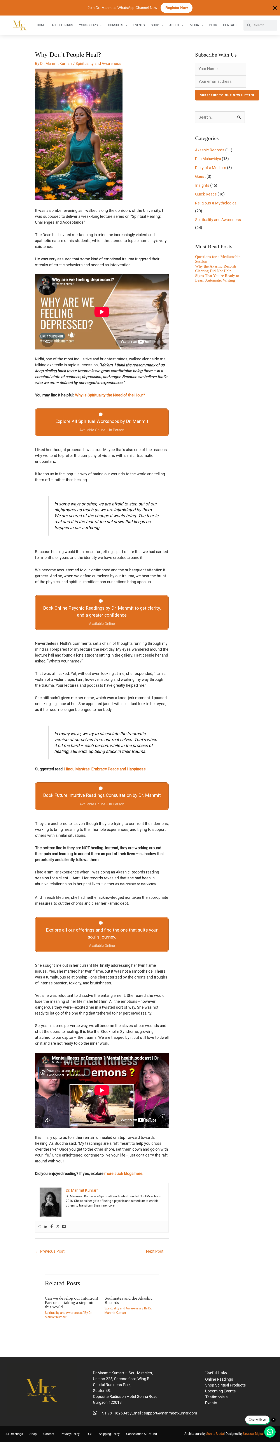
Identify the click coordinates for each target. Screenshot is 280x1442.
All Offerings (62, 25)
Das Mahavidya (208, 158)
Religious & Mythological (216, 203)
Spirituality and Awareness (98, 63)
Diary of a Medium (210, 167)
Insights (202, 185)
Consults (115, 25)
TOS (89, 1434)
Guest (200, 176)
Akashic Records (209, 150)
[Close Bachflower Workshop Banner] (275, 7)
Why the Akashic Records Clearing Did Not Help (215, 268)
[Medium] (64, 1226)
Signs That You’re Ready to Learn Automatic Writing (217, 278)
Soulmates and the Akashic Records (128, 1300)
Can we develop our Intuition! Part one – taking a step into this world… (71, 1302)
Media (194, 25)
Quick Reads (206, 194)
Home (41, 25)
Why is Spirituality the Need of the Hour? (110, 395)
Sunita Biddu (215, 1433)
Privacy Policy (70, 1434)
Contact (230, 25)
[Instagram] (39, 1226)
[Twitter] (58, 1226)
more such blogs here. (123, 1173)
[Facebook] (52, 1226)
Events (139, 25)
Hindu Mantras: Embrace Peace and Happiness (105, 769)
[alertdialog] (140, 8)
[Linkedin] (45, 1226)
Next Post (157, 1251)
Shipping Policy (109, 1434)
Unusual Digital (253, 1433)
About (174, 25)
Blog (213, 25)
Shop (155, 25)
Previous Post (50, 1251)
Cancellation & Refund (141, 1434)
